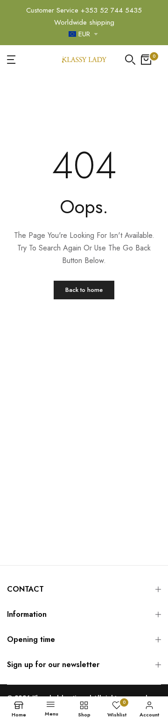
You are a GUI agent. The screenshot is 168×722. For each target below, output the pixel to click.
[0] (146, 59)
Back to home (84, 289)
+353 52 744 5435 (111, 10)
